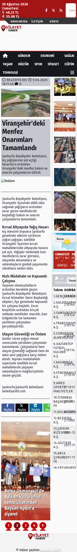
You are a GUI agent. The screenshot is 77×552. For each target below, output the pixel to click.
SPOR (38, 64)
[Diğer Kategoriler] (72, 72)
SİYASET (53, 64)
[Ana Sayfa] (5, 55)
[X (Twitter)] (53, 10)
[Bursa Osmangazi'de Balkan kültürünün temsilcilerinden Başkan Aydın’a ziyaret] (25, 471)
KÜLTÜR (23, 64)
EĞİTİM (69, 64)
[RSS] (60, 10)
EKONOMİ (47, 56)
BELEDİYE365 (17, 80)
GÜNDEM (24, 56)
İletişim (37, 21)
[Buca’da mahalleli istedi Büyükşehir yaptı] (64, 202)
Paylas (8, 410)
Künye (54, 21)
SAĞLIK (69, 56)
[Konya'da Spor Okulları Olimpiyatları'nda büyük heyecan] (64, 87)
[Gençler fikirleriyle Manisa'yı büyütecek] (64, 177)
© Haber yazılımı (28, 550)
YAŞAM (8, 64)
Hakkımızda (19, 21)
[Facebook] (46, 10)
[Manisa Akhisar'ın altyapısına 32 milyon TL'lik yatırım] (64, 150)
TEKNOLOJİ (10, 72)
